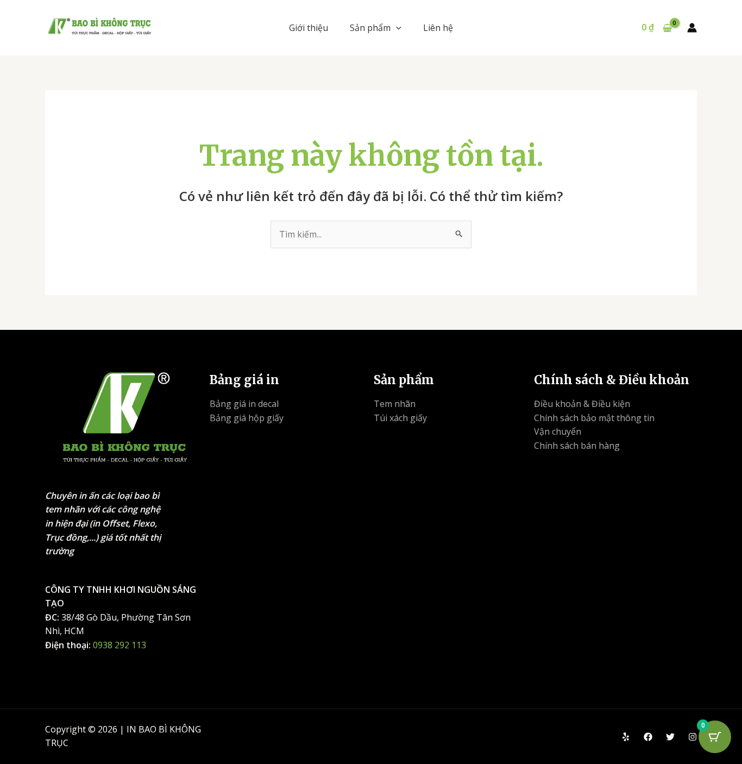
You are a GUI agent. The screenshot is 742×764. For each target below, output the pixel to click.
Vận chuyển (557, 431)
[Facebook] (648, 736)
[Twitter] (670, 736)
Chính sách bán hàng (577, 446)
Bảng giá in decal (244, 404)
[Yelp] (625, 736)
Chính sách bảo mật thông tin (594, 418)
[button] (396, 28)
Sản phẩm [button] (370, 28)
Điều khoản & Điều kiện (582, 404)
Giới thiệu (308, 28)
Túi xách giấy (400, 418)
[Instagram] (692, 736)
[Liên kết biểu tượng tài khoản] (692, 28)
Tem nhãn (395, 404)
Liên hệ (438, 28)
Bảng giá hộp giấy (247, 418)
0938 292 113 (119, 645)
